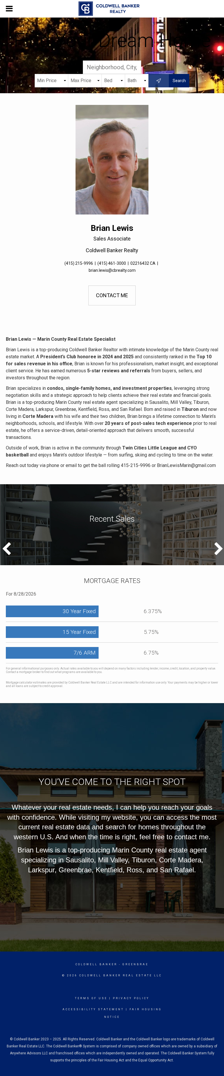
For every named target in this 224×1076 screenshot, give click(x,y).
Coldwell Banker (96, 964)
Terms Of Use (91, 998)
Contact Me (112, 295)
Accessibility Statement (93, 1009)
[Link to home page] (111, 9)
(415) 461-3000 (111, 263)
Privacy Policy (131, 998)
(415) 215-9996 (78, 263)
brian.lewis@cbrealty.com (112, 270)
